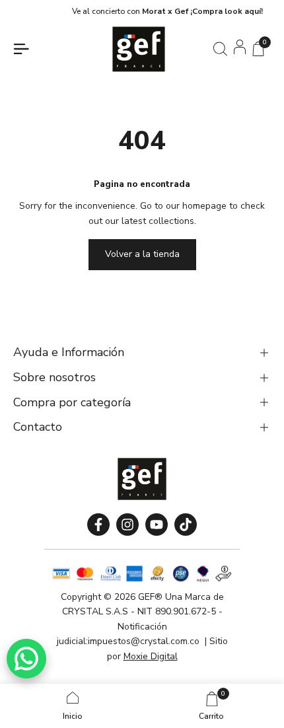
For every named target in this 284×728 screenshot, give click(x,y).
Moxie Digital (151, 656)
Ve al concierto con (150, 11)
